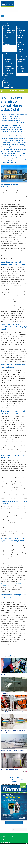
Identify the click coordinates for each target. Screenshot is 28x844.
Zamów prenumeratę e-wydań (14, 822)
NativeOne (14, 771)
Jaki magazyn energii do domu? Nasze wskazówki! (11, 103)
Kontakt (2, 839)
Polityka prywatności (6, 842)
